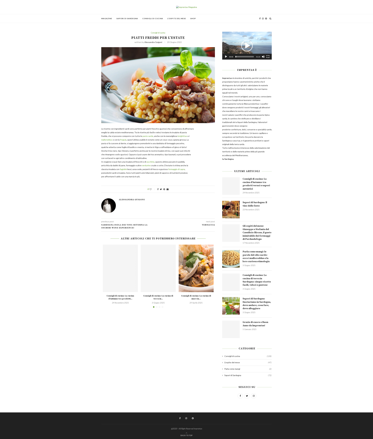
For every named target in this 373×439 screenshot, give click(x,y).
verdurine (146, 165)
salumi (231, 115)
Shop (193, 18)
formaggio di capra (176, 169)
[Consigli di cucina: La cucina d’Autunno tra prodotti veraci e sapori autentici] (120, 268)
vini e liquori (237, 122)
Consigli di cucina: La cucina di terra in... (158, 297)
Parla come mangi (247, 369)
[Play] (226, 56)
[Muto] (263, 56)
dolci (244, 129)
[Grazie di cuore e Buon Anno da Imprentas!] (231, 329)
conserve (251, 129)
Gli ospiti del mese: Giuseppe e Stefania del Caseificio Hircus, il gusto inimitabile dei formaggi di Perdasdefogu (257, 232)
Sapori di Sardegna (127, 18)
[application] (247, 46)
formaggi (254, 107)
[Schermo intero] (267, 56)
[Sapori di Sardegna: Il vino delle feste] (231, 209)
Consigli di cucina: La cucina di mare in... (196, 297)
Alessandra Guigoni (153, 42)
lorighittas (182, 136)
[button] (247, 46)
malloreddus (106, 139)
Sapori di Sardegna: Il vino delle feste (255, 204)
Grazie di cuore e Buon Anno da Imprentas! (255, 324)
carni (246, 111)
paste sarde (147, 136)
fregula (123, 139)
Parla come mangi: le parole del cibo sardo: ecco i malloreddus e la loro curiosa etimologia (256, 256)
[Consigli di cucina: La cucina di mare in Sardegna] (196, 268)
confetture (236, 129)
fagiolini (123, 169)
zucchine (150, 161)
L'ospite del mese (247, 362)
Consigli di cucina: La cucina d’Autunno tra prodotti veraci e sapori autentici (256, 183)
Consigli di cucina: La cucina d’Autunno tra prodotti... (120, 297)
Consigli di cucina (152, 18)
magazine (106, 18)
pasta (261, 115)
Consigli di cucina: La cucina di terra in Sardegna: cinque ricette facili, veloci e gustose (257, 280)
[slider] (244, 56)
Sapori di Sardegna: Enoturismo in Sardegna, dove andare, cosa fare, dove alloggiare (257, 303)
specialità (261, 129)
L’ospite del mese (176, 18)
